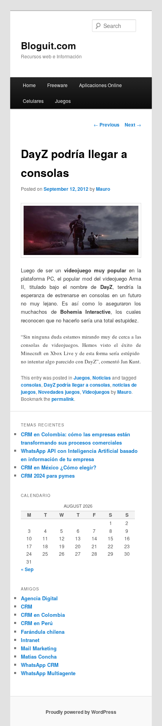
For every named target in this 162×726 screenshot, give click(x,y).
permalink (63, 398)
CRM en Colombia (43, 614)
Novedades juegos (59, 391)
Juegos (63, 100)
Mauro (103, 188)
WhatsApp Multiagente (48, 673)
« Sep (27, 569)
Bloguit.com (48, 45)
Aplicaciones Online (100, 85)
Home (29, 85)
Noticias (101, 377)
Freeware (57, 85)
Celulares (33, 100)
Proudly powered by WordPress (81, 711)
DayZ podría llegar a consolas (77, 384)
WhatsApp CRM (40, 664)
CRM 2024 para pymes (48, 475)
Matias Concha (39, 656)
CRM (26, 606)
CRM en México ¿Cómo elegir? (58, 467)
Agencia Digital (39, 598)
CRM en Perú (37, 623)
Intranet (30, 640)
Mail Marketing (39, 648)
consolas (31, 384)
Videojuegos (96, 391)
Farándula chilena (42, 631)
